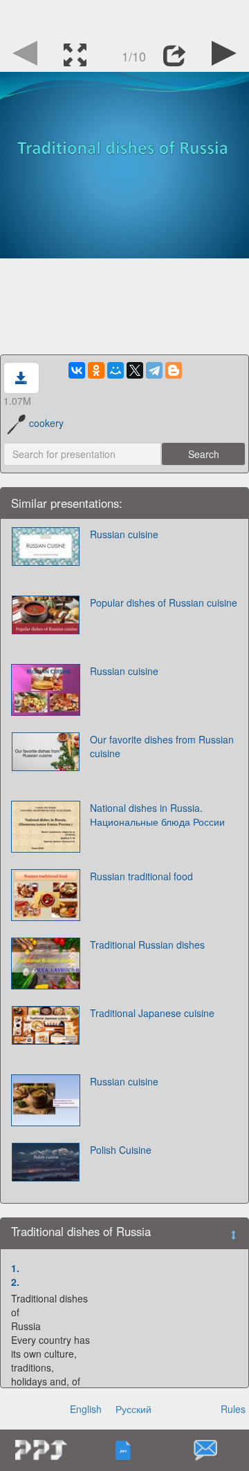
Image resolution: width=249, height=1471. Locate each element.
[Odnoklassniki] (96, 370)
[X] (135, 370)
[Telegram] (154, 370)
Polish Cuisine (120, 1150)
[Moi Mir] (115, 370)
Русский (133, 1409)
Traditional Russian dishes (147, 944)
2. (15, 1282)
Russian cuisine (124, 534)
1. (15, 1268)
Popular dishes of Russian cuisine (163, 602)
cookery (46, 423)
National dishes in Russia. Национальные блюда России (157, 814)
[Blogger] (173, 370)
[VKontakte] (76, 370)
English (86, 1409)
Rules (233, 1409)
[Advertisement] (124, 17)
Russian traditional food (141, 876)
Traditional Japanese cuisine (152, 1013)
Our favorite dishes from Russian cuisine (162, 746)
